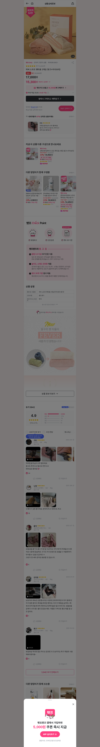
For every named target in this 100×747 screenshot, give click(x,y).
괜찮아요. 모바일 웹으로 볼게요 (50, 740)
